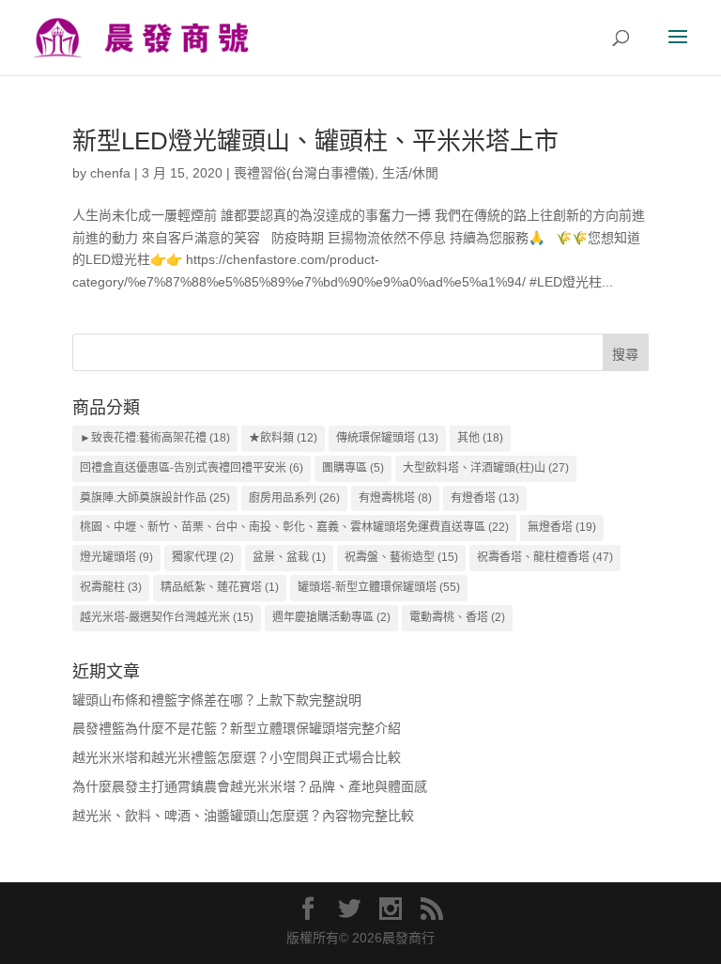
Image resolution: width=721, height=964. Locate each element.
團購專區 (353, 467)
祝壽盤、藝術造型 (401, 557)
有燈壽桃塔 (395, 498)
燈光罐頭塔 (116, 557)
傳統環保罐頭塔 (387, 437)
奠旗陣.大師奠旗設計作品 (155, 498)
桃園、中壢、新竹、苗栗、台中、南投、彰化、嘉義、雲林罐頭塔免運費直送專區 (294, 527)
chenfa (110, 172)
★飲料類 (283, 437)
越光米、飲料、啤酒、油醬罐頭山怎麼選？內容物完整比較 (243, 815)
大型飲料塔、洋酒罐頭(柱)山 (486, 467)
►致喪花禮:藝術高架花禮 (155, 437)
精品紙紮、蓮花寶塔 (220, 587)
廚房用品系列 (294, 498)
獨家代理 (203, 557)
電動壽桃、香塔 (457, 617)
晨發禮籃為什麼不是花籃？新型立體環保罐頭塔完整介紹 (236, 728)
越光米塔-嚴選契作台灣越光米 (166, 617)
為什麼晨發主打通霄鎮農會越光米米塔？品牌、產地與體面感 (249, 786)
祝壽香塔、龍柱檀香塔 (545, 557)
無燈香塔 (562, 527)
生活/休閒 (410, 172)
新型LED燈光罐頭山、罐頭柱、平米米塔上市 (315, 141)
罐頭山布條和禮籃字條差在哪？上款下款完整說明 (216, 699)
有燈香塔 (485, 498)
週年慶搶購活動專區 (331, 617)
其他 (480, 437)
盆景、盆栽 (289, 557)
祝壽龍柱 (111, 587)
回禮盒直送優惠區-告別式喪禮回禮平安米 (191, 467)
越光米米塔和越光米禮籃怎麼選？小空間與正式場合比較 (236, 757)
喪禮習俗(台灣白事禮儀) (304, 172)
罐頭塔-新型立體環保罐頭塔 (379, 587)
